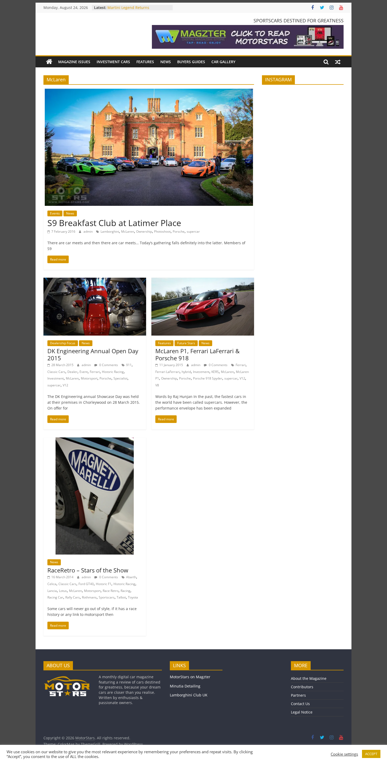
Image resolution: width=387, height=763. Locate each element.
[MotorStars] (49, 61)
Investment (55, 378)
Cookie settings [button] (344, 754)
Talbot (121, 597)
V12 (65, 385)
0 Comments (108, 365)
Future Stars (186, 343)
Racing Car (55, 597)
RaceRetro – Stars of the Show (87, 570)
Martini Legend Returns (128, 7)
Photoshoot (162, 231)
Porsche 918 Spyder (207, 378)
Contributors (302, 686)
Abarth (131, 577)
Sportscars (107, 597)
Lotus (63, 591)
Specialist (120, 378)
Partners (298, 695)
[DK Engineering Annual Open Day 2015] (94, 281)
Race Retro (110, 591)
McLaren (127, 231)
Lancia (52, 591)
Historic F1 (103, 584)
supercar (193, 231)
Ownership (144, 231)
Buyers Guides (191, 61)
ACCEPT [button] (371, 753)
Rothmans (89, 597)
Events (55, 213)
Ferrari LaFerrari (167, 372)
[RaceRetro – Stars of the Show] (95, 440)
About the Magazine (308, 678)
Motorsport (89, 378)
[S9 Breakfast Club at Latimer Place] (149, 92)
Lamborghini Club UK (188, 694)
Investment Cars (113, 61)
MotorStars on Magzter (190, 676)
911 (129, 365)
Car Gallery (223, 61)
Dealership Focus (62, 343)
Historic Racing (113, 372)
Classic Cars (56, 372)
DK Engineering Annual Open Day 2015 (92, 354)
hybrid (186, 372)
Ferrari (95, 372)
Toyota (133, 597)
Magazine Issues (74, 61)
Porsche (179, 231)
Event (84, 372)
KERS (215, 372)
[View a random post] (338, 61)
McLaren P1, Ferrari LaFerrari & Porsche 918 (197, 354)
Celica (51, 584)
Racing (125, 591)
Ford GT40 (86, 584)
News (165, 61)
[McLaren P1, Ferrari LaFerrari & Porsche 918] (202, 281)
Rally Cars (72, 597)
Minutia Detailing (185, 686)
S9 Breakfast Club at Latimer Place (114, 222)
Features (145, 61)
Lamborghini (110, 231)
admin (88, 231)
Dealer (72, 372)
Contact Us (300, 703)
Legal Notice (301, 712)
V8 (157, 385)
